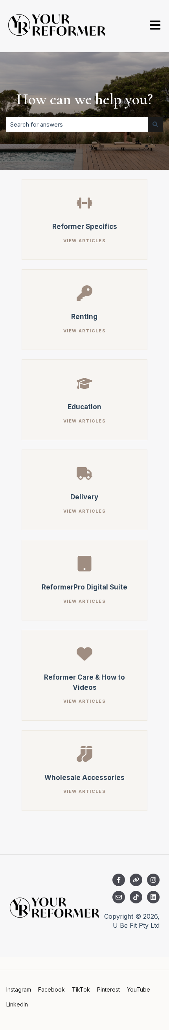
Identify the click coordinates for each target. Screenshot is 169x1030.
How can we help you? (84, 99)
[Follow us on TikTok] (136, 897)
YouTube (138, 989)
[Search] (155, 124)
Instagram (18, 989)
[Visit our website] (136, 880)
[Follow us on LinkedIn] (153, 897)
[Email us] (118, 897)
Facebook (51, 989)
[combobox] (77, 124)
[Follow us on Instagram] (153, 880)
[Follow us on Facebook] (118, 880)
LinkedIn (17, 1004)
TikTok (81, 989)
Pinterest (108, 989)
